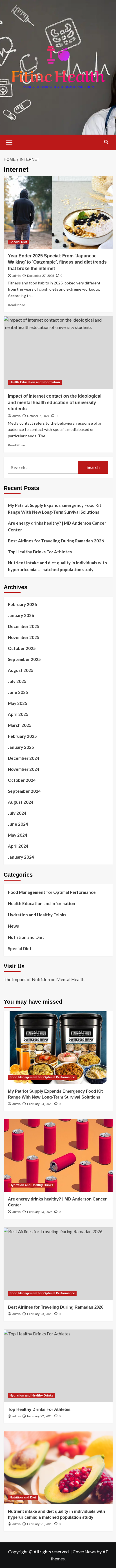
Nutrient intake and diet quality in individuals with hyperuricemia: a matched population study (57, 566)
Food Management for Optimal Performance (52, 892)
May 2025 (17, 703)
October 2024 (22, 780)
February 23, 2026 (39, 1211)
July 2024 (17, 813)
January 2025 (21, 747)
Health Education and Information (35, 382)
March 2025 (20, 725)
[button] (9, 142)
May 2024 (17, 835)
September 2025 (24, 659)
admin (16, 275)
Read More (16, 305)
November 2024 (23, 769)
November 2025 (23, 637)
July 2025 (17, 681)
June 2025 (18, 692)
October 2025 (22, 648)
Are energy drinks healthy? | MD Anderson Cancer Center (57, 526)
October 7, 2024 (38, 416)
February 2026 (22, 604)
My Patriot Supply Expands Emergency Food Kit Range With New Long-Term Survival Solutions (54, 508)
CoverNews (84, 1551)
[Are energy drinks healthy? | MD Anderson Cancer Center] (58, 1155)
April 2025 (18, 714)
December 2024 (23, 758)
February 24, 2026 (39, 1104)
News (13, 925)
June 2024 (18, 824)
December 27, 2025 (40, 275)
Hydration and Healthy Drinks (37, 914)
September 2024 (24, 791)
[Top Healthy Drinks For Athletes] (58, 1365)
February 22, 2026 (39, 1416)
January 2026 (21, 615)
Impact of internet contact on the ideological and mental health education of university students (54, 402)
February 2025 (22, 736)
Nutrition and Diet (26, 937)
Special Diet (18, 242)
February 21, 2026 (39, 1524)
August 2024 (21, 802)
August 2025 (21, 670)
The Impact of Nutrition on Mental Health (44, 979)
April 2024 (18, 845)
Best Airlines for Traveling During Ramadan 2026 (56, 540)
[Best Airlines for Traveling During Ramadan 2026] (58, 1263)
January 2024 (21, 856)
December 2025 (23, 626)
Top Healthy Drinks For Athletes (40, 551)
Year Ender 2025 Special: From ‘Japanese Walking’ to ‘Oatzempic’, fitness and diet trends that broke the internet (57, 262)
